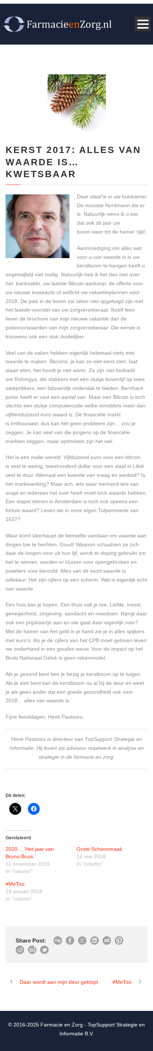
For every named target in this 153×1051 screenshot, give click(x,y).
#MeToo (15, 884)
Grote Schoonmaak (99, 849)
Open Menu (143, 24)
